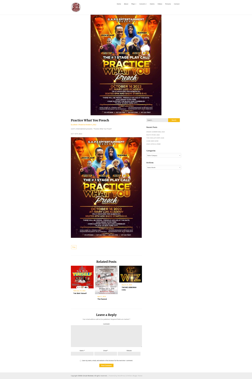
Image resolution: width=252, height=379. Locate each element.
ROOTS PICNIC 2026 (153, 135)
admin (75, 125)
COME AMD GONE (152, 141)
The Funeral (102, 299)
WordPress (121, 376)
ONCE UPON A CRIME (153, 144)
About (126, 4)
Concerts (142, 4)
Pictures (168, 4)
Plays (133, 4)
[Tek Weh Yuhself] (82, 276)
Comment (106, 324)
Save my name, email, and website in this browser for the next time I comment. (107, 360)
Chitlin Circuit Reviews (86, 376)
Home (119, 4)
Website (129, 350)
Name (82, 350)
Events (152, 4)
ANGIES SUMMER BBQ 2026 (155, 132)
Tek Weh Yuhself (80, 293)
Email (105, 350)
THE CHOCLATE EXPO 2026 (155, 138)
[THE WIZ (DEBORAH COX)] (130, 273)
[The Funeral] (106, 279)
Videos (160, 4)
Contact (177, 4)
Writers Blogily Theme (134, 376)
